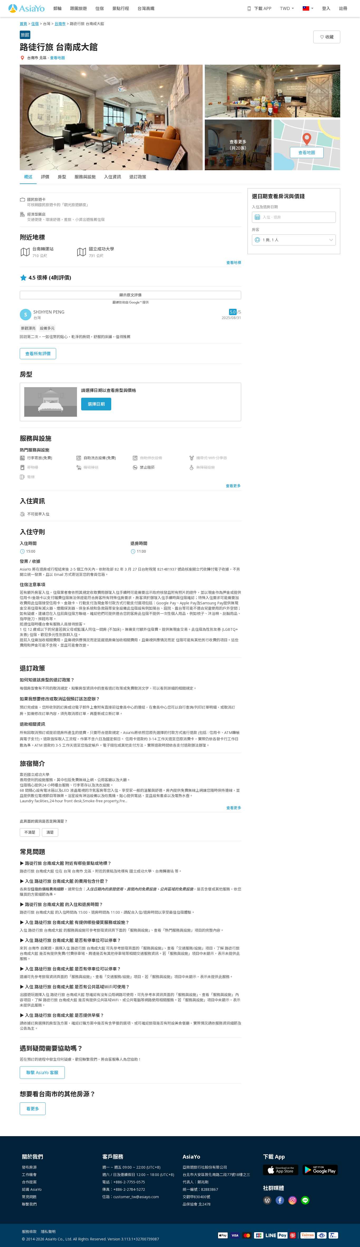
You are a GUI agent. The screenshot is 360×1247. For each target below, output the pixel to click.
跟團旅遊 (78, 8)
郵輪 (57, 8)
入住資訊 (112, 177)
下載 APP (262, 8)
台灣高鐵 (146, 8)
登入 (326, 8)
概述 (28, 177)
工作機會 (29, 1174)
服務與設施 (85, 177)
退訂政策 (137, 177)
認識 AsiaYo (32, 1189)
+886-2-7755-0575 (129, 1181)
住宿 (99, 8)
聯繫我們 (29, 1204)
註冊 (343, 8)
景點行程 (120, 8)
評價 (45, 177)
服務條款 (29, 1231)
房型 (62, 177)
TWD (285, 8)
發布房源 (29, 1167)
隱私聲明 (48, 1231)
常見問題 (29, 1196)
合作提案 (29, 1181)
